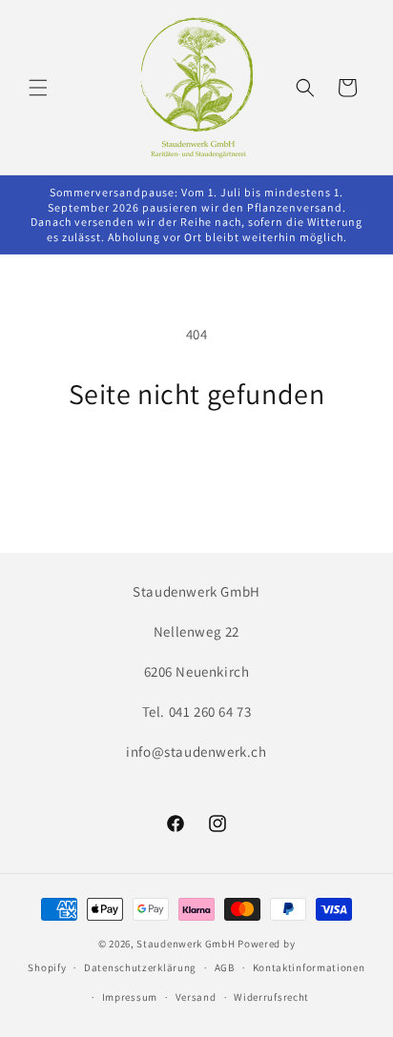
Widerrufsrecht (271, 997)
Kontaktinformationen (309, 967)
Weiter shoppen (196, 464)
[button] (38, 88)
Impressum (129, 997)
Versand (196, 997)
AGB (225, 967)
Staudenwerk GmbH (185, 943)
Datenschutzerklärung (140, 967)
